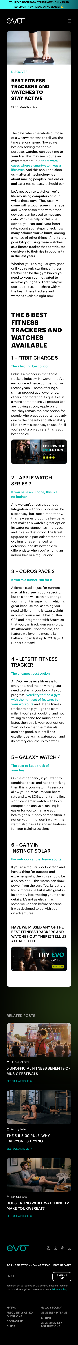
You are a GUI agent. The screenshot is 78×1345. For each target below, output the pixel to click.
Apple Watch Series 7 (31, 480)
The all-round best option (30, 366)
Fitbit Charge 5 (38, 358)
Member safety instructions (51, 1324)
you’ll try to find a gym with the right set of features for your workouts (36, 699)
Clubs (11, 1326)
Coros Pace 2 (37, 571)
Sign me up (62, 1276)
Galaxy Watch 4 (40, 757)
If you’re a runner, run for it (31, 580)
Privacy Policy (51, 1307)
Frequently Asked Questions (20, 1314)
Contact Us (15, 1321)
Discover (19, 72)
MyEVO (11, 1307)
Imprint (45, 1318)
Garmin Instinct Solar (31, 848)
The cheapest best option (30, 673)
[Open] (69, 21)
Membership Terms (53, 1312)
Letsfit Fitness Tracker (34, 662)
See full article (18, 1081)
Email (11, 1276)
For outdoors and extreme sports (36, 859)
